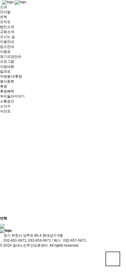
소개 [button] (3, 7)
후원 (3, 86)
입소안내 (7, 47)
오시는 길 (7, 37)
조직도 (5, 22)
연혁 (3, 17)
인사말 (5, 12)
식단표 (5, 111)
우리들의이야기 (12, 96)
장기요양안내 (10, 57)
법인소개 (7, 27)
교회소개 (7, 32)
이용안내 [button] (7, 42)
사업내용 (7, 66)
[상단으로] (112, 259)
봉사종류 (7, 81)
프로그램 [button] (7, 62)
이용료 (5, 52)
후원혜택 (7, 91)
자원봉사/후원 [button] (11, 76)
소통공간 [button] (7, 101)
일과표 (5, 71)
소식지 (5, 106)
